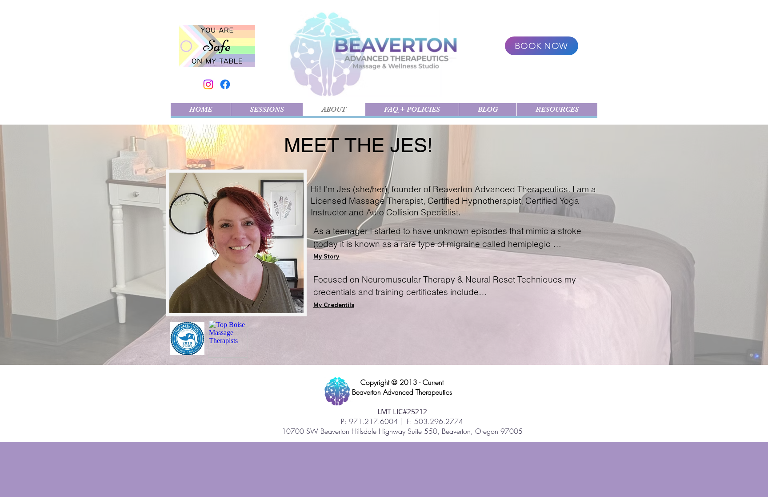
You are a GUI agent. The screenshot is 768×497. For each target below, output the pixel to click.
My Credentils (333, 304)
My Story (326, 256)
